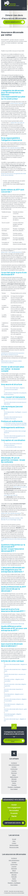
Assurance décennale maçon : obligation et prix (15, 719)
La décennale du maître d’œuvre (13, 447)
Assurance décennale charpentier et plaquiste (13, 690)
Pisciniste (14, 785)
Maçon (14, 775)
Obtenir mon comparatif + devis (13, 740)
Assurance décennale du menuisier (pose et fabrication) (15, 403)
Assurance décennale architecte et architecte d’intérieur (13, 444)
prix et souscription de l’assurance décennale (12, 623)
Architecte (14, 763)
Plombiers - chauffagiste (14, 787)
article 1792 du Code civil (16, 103)
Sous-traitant (14, 789)
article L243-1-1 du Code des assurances (11, 252)
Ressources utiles (14, 847)
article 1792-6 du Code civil (20, 487)
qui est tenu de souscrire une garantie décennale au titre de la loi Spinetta (13, 174)
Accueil (14, 839)
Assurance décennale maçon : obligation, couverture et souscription (14, 388)
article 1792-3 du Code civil (10, 495)
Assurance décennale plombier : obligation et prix (15, 665)
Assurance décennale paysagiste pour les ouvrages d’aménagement (14, 436)
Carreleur (14, 767)
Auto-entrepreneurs (14, 765)
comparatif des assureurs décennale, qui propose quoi (13, 539)
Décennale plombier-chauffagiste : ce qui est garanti (15, 412)
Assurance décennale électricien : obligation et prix (15, 670)
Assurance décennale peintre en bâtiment (16, 425)
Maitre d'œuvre (14, 777)
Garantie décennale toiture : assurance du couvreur (14, 675)
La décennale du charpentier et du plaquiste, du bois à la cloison (15, 393)
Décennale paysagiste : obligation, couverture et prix (12, 714)
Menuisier (14, 779)
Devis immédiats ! (12, 22)
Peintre (14, 783)
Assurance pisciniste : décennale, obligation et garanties (15, 685)
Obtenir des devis (13, 823)
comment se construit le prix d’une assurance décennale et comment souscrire (12, 353)
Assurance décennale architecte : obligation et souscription (15, 700)
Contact (14, 843)
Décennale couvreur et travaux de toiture (15, 399)
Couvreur (14, 771)
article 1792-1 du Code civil (17, 122)
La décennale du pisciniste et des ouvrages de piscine (15, 431)
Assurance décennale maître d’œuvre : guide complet (15, 709)
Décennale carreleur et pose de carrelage (15, 423)
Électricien (14, 773)
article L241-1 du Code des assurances (11, 148)
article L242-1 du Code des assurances (11, 513)
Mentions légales (14, 845)
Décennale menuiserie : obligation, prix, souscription (14, 705)
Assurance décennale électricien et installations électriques (13, 417)
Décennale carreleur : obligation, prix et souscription (14, 680)
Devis (14, 841)
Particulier (14, 781)
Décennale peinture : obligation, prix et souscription (13, 695)
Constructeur (14, 769)
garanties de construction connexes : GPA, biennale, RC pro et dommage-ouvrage (12, 518)
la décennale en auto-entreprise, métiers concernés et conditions (11, 361)
